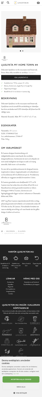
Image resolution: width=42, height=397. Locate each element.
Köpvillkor (10, 284)
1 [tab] (20, 51)
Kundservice (10, 282)
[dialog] (21, 377)
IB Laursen (13, 130)
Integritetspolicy (10, 291)
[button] (21, 393)
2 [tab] (23, 51)
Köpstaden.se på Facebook (31, 282)
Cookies (10, 294)
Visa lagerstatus (21, 77)
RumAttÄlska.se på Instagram (31, 284)
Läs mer (16, 374)
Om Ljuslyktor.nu (10, 289)
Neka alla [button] (21, 387)
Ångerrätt (10, 286)
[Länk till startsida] (2, 231)
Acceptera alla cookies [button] (21, 379)
